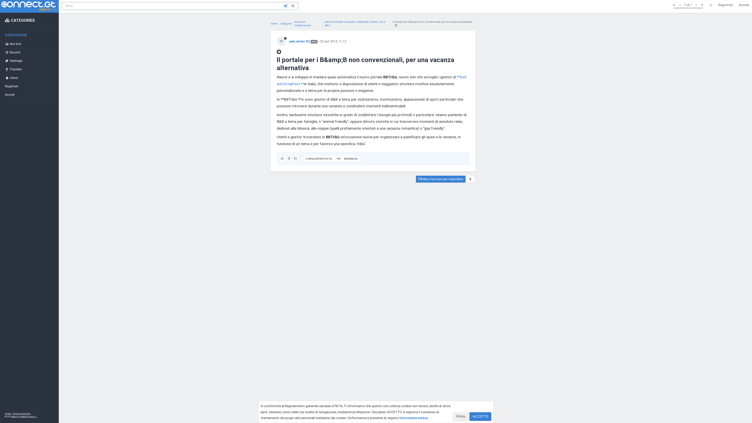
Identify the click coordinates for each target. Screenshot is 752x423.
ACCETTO (480, 416)
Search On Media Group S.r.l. (24, 417)
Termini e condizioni (22, 414)
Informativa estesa (413, 418)
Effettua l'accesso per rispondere (440, 179)
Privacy (8, 414)
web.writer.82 (299, 41)
